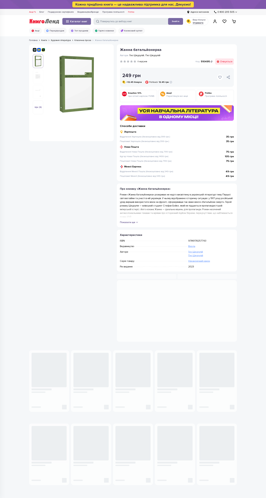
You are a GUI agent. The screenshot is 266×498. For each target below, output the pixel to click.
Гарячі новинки (106, 30)
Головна (33, 40)
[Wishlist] (224, 21)
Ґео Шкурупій (195, 255)
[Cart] (234, 21)
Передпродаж (57, 30)
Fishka (131, 12)
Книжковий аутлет (133, 30)
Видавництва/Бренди (88, 12)
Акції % (32, 12)
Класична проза (83, 40)
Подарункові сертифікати (61, 12)
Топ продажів (81, 30)
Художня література (61, 40)
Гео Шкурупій (195, 251)
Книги (44, 40)
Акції (37, 30)
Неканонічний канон (199, 261)
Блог (41, 12)
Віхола (191, 246)
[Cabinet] (215, 21)
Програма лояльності (113, 12)
